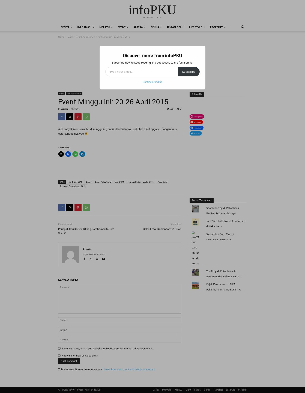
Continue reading (152, 81)
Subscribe (188, 71)
